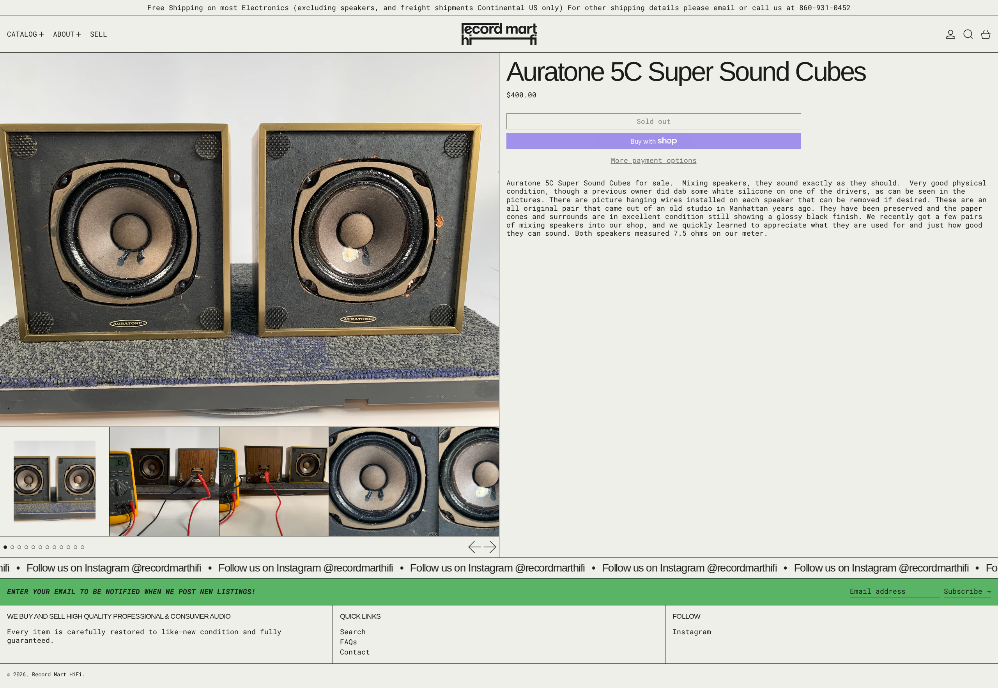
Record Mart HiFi (57, 674)
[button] (968, 34)
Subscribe (963, 591)
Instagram (691, 632)
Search (353, 631)
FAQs (348, 641)
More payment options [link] (654, 160)
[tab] (5, 547)
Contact (355, 651)
